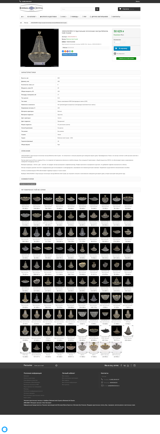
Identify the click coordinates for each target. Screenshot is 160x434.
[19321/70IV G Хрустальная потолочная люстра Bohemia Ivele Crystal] (25, 199)
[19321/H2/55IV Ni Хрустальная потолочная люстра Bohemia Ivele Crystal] (82, 232)
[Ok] (56, 365)
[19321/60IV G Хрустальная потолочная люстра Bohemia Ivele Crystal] (128, 199)
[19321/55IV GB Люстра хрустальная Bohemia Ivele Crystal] (71, 347)
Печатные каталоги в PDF (31, 384)
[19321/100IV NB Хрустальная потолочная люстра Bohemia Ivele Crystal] (48, 199)
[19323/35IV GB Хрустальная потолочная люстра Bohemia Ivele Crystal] (93, 265)
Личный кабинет (68, 373)
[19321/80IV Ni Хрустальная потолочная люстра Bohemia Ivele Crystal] (25, 215)
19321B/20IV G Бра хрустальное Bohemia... (116, 305)
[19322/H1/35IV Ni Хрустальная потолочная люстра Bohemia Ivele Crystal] (71, 248)
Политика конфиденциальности (33, 391)
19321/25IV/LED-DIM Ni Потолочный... (82, 355)
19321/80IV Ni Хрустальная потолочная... (25, 223)
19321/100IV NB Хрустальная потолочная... (48, 206)
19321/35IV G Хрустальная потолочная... (59, 206)
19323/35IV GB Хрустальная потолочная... (94, 272)
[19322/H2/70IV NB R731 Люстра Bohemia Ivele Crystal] (128, 330)
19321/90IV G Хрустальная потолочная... (36, 223)
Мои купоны (65, 384)
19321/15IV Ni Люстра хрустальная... (48, 355)
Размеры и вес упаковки (69, 54)
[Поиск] (97, 9)
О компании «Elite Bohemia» (32, 382)
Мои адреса (65, 380)
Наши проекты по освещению (32, 386)
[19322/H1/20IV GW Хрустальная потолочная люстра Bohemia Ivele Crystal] (82, 248)
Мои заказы (65, 376)
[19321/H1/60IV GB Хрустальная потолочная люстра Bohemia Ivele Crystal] (93, 215)
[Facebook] (121, 365)
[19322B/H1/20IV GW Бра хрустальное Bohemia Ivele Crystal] (128, 314)
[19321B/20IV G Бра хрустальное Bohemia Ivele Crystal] (116, 298)
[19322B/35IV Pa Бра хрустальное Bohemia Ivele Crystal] (105, 314)
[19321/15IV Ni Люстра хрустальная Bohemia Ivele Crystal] (48, 347)
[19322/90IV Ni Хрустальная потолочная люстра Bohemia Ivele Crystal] (59, 248)
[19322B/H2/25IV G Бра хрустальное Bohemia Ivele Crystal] (59, 330)
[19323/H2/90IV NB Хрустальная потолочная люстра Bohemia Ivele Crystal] (93, 298)
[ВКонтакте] (63, 51)
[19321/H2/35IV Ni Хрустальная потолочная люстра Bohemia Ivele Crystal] (36, 232)
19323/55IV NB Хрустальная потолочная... (105, 272)
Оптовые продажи (29, 393)
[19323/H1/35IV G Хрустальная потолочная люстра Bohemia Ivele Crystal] (48, 281)
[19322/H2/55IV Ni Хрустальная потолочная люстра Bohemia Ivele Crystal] (59, 265)
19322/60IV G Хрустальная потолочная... (48, 256)
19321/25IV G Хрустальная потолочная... (105, 206)
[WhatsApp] (72, 51)
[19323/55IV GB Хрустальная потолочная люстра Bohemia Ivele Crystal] (71, 330)
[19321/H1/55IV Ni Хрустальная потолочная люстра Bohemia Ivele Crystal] (82, 215)
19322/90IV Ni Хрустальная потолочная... (59, 256)
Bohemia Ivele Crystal (72, 39)
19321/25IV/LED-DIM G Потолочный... (93, 355)
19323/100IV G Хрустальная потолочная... (82, 272)
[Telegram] (70, 51)
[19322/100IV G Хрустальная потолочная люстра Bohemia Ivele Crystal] (116, 232)
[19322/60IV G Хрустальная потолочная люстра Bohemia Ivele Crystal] (48, 248)
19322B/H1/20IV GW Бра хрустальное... (128, 322)
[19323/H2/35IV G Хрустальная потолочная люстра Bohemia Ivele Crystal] (25, 298)
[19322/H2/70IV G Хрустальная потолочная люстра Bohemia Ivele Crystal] (71, 265)
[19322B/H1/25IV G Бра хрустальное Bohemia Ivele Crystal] (116, 314)
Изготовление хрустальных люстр (34, 395)
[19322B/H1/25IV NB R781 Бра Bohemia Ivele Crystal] (25, 347)
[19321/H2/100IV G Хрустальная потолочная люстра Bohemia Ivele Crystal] (25, 232)
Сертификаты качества (31, 380)
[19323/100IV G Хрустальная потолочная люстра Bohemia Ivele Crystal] (82, 265)
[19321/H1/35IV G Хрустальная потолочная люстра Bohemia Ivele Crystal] (59, 215)
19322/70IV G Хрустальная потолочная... (36, 206)
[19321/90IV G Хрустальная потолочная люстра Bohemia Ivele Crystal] (36, 215)
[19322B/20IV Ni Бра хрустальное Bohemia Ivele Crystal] (93, 314)
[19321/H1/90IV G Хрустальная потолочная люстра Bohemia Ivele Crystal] (128, 215)
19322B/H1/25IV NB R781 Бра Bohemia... (25, 355)
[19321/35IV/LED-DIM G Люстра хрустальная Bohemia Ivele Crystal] (105, 347)
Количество (117, 39)
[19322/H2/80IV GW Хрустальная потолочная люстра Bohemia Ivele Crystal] (36, 265)
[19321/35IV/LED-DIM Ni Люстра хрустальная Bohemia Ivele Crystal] (116, 347)
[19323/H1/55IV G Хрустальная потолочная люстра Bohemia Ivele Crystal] (71, 281)
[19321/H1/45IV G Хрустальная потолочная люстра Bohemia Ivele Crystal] (71, 215)
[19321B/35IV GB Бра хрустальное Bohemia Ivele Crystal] (128, 298)
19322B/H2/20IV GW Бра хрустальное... (48, 338)
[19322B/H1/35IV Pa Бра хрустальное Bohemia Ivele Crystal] (25, 330)
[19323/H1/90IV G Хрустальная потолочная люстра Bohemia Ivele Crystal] (116, 281)
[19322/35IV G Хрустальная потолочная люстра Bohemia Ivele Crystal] (71, 199)
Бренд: (64, 39)
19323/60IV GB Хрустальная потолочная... (117, 272)
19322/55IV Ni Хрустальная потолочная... (94, 206)
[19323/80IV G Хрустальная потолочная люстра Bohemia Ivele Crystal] (25, 281)
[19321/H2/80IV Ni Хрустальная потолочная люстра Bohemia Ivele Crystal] (59, 232)
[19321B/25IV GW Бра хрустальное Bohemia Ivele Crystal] (105, 298)
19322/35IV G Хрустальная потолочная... (71, 206)
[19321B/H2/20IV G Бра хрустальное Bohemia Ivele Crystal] (59, 314)
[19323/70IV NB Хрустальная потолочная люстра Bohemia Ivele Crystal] (128, 265)
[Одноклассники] (65, 51)
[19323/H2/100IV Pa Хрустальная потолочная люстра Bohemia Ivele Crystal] (128, 281)
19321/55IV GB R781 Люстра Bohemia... (82, 338)
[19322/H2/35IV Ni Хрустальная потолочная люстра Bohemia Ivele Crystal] (128, 248)
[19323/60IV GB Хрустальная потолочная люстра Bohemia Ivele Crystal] (116, 265)
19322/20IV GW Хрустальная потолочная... (128, 239)
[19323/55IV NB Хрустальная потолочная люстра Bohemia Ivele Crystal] (105, 265)
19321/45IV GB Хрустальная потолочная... (117, 206)
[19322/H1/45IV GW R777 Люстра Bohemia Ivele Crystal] (116, 330)
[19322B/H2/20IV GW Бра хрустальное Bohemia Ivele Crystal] (48, 330)
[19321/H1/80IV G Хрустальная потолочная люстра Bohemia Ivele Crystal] (116, 215)
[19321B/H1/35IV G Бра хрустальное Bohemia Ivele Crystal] (48, 314)
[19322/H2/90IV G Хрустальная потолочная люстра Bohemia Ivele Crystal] (48, 265)
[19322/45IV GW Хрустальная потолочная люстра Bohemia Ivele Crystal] (36, 248)
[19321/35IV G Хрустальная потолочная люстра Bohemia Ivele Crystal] (59, 199)
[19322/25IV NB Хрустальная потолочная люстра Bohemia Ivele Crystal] (25, 248)
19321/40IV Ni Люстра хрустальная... (60, 355)
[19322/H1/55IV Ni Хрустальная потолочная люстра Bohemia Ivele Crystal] (105, 248)
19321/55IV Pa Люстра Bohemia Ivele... (93, 338)
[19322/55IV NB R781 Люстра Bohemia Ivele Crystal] (105, 330)
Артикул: (64, 36)
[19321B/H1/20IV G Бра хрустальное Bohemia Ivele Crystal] (36, 314)
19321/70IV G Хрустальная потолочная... (25, 206)
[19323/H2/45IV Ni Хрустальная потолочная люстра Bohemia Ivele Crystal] (36, 298)
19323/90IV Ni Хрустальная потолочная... (36, 289)
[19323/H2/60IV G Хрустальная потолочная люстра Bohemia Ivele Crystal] (59, 298)
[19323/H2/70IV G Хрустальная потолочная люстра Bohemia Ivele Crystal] (71, 298)
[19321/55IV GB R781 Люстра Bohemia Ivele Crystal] (82, 330)
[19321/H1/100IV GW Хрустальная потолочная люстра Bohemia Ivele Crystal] (48, 215)
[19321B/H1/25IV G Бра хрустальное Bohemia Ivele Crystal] (25, 314)
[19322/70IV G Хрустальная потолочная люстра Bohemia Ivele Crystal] (36, 199)
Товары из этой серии (126, 58)
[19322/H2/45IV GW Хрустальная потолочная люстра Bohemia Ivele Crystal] (25, 265)
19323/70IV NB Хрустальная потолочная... (128, 272)
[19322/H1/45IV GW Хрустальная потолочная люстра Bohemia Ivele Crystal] (93, 248)
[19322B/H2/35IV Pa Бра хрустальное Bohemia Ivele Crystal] (36, 330)
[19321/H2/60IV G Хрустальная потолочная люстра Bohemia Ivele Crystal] (93, 232)
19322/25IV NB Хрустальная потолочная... (25, 256)
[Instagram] (135, 365)
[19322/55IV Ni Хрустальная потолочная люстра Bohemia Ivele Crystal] (93, 199)
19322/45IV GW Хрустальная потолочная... (36, 256)
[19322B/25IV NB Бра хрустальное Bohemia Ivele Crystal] (82, 314)
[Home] (20, 23)
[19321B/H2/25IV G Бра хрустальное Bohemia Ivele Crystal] (71, 314)
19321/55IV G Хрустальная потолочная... (82, 206)
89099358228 (113, 382)
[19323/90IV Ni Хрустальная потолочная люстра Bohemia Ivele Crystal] (36, 281)
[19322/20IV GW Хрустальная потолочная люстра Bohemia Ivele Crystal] (128, 232)
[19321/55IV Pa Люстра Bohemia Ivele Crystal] (93, 330)
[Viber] (68, 51)
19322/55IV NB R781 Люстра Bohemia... (105, 338)
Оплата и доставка (29, 378)
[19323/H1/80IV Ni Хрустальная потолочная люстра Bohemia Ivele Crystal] (105, 281)
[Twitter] (124, 365)
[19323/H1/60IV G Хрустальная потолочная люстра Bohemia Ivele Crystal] (82, 281)
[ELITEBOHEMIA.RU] (39, 8)
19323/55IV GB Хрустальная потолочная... (71, 338)
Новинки (26, 376)
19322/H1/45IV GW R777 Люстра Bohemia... (117, 338)
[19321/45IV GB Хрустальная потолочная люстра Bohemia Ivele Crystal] (116, 199)
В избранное (120, 53)
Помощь (26, 389)
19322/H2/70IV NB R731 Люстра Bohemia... (128, 338)
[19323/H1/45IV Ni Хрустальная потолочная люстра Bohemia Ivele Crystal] (59, 281)
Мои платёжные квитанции (70, 378)
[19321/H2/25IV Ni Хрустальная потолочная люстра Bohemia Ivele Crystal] (48, 232)
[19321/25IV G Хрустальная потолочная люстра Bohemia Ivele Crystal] (105, 199)
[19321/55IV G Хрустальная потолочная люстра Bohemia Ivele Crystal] (82, 199)
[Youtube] (128, 365)
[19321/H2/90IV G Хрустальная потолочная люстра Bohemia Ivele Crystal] (71, 232)
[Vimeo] (131, 365)
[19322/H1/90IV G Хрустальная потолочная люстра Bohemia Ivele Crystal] (116, 248)
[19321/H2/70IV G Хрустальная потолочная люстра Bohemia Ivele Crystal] (105, 232)
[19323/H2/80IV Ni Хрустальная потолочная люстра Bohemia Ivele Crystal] (82, 298)
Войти (138, 1)
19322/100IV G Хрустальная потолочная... (117, 239)
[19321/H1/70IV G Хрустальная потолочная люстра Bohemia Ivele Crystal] (105, 215)
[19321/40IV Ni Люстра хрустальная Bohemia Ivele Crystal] (59, 347)
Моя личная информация (69, 382)
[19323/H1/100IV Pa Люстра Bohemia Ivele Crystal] (36, 347)
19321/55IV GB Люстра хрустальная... (71, 355)
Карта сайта (27, 397)
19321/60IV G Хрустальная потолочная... (128, 206)
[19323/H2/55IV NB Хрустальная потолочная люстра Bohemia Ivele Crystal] (48, 298)
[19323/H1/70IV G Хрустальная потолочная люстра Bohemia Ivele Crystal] (93, 281)
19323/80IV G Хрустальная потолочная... (25, 289)
